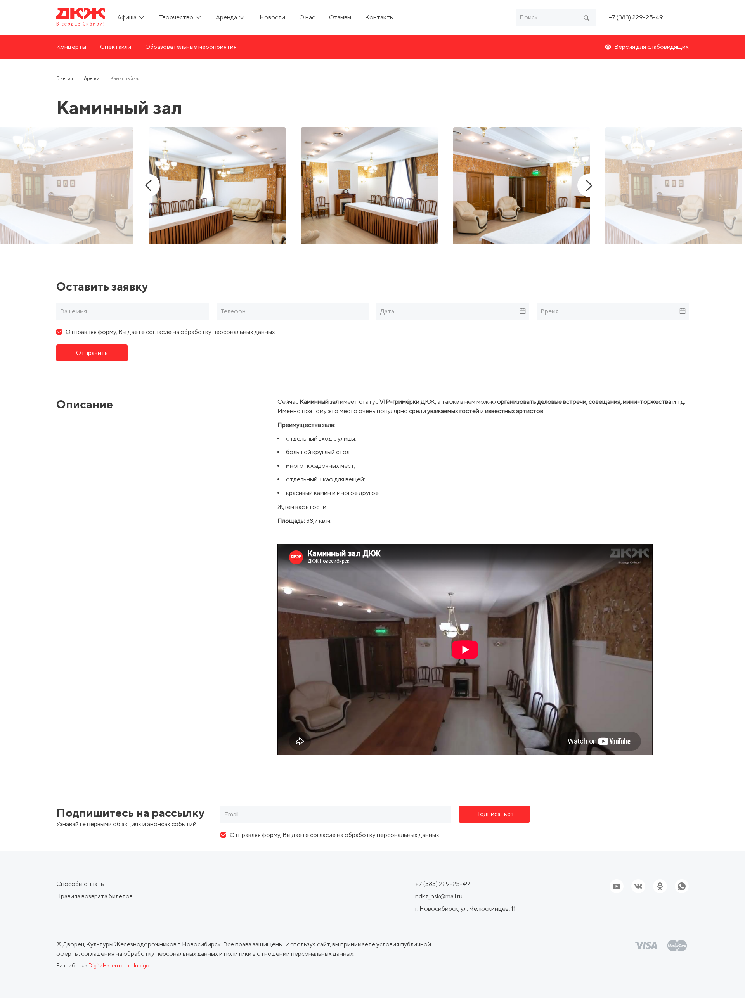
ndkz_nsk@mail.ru (439, 896)
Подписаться (494, 814)
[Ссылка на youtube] (616, 886)
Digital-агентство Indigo (118, 965)
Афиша (127, 17)
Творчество (176, 17)
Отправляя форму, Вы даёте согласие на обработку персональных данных (170, 332)
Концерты (71, 46)
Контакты (379, 17)
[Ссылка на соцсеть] (638, 886)
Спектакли (115, 46)
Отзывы (340, 17)
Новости (272, 17)
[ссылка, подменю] (141, 17)
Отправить (92, 352)
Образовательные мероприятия (191, 46)
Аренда (227, 17)
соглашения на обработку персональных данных (149, 953)
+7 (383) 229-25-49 (635, 17)
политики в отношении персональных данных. (289, 953)
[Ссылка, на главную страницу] (80, 17)
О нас (307, 17)
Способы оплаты (80, 883)
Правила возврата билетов (94, 896)
